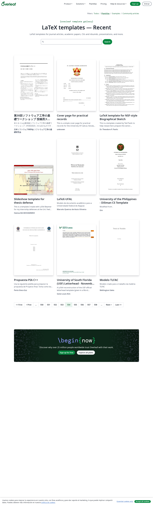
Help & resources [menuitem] (117, 4)
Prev (28, 304)
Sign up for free (66, 352)
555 (75, 304)
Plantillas (105, 13)
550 (41, 304)
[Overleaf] (8, 4)
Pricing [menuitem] (104, 4)
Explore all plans (86, 352)
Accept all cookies (142, 501)
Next (109, 304)
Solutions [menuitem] (80, 4)
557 (88, 304)
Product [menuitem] (67, 4)
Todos (96, 13)
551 (48, 304)
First (19, 304)
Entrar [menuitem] (147, 4)
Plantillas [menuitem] (93, 4)
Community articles (131, 13)
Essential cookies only (125, 501)
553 (62, 304)
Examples (116, 13)
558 (95, 304)
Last (118, 304)
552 (55, 304)
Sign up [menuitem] (135, 4)
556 (82, 304)
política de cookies (48, 502)
